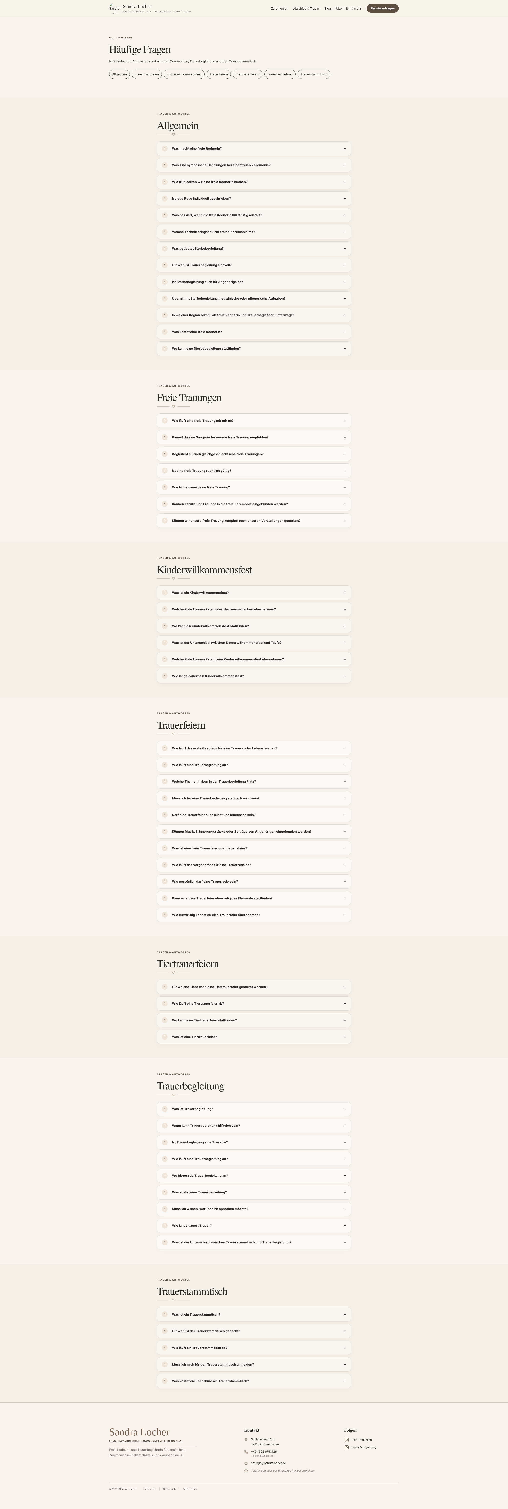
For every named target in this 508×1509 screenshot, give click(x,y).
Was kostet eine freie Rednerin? (197, 332)
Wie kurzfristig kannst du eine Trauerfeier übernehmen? (216, 915)
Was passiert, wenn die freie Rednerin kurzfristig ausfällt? (217, 215)
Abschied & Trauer (306, 8)
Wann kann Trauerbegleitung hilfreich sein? (206, 1125)
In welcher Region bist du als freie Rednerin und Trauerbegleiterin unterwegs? (233, 315)
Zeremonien (279, 8)
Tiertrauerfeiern (247, 74)
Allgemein (119, 74)
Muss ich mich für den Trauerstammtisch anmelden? (213, 1364)
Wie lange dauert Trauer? (192, 1225)
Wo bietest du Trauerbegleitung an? (200, 1175)
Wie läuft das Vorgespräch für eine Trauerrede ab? (211, 865)
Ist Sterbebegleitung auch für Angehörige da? (207, 282)
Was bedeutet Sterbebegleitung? (198, 248)
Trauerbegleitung (280, 74)
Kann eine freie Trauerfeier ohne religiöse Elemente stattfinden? (222, 898)
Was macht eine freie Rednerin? (197, 148)
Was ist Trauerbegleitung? (192, 1109)
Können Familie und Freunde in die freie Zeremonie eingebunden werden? (230, 504)
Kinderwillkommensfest (184, 74)
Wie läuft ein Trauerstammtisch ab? (199, 1348)
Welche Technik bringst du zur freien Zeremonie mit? (213, 232)
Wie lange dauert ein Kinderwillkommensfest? (208, 676)
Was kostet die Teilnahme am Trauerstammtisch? (210, 1381)
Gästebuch (169, 1489)
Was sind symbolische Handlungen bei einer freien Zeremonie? (221, 165)
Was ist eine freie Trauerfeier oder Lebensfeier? (209, 848)
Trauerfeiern (219, 74)
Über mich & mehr (348, 8)
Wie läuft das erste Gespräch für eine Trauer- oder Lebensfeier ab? (224, 748)
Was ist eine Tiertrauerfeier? (194, 1037)
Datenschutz (189, 1489)
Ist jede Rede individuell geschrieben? (201, 198)
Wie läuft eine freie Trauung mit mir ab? (203, 421)
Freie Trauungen (147, 74)
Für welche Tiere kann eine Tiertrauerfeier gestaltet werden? (220, 987)
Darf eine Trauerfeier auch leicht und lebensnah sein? (214, 815)
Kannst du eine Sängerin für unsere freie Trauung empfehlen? (220, 437)
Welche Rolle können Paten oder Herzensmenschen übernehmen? (224, 609)
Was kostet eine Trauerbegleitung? (199, 1192)
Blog (327, 8)
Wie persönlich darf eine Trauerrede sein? (205, 881)
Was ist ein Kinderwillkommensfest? (200, 593)
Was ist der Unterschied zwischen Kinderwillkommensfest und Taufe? (227, 643)
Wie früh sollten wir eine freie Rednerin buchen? (210, 182)
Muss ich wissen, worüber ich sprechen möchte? (210, 1209)
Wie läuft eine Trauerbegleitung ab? (200, 765)
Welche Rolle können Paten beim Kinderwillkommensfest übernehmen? (228, 659)
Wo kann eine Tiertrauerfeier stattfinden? (204, 1020)
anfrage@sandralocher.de (268, 1463)
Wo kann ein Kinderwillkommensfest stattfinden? (210, 626)
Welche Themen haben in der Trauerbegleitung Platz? (214, 781)
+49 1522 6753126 (264, 1451)
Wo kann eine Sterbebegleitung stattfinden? (206, 348)
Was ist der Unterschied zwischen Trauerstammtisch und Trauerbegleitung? (231, 1242)
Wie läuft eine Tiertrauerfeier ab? (198, 1003)
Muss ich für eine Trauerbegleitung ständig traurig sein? (216, 798)
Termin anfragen (383, 8)
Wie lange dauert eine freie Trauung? (201, 487)
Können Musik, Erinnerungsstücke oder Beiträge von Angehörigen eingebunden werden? (242, 831)
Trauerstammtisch (314, 74)
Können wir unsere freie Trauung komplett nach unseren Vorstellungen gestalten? (236, 521)
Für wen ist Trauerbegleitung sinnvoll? (202, 265)
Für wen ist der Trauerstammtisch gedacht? (206, 1331)
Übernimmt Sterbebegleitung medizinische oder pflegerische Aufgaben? (229, 298)
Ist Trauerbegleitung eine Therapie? (200, 1142)
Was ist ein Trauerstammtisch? (196, 1314)
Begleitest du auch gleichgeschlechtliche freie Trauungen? (218, 454)
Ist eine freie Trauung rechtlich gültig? (201, 471)
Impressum (149, 1489)
